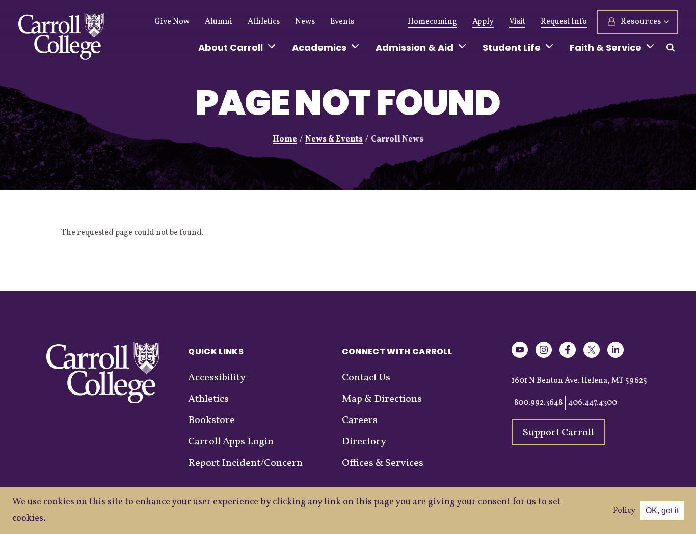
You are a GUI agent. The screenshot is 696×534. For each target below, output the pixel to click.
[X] (591, 356)
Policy (624, 510)
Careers (360, 420)
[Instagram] (544, 356)
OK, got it (662, 510)
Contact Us (366, 378)
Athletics (264, 21)
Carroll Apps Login (231, 442)
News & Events (334, 139)
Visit (517, 21)
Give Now (172, 21)
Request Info (564, 21)
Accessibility (217, 378)
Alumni (218, 21)
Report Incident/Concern (245, 463)
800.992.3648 (538, 402)
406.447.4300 (592, 402)
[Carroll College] (61, 39)
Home (285, 139)
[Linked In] (615, 356)
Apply (483, 21)
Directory (364, 442)
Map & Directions (382, 399)
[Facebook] (567, 356)
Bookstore (211, 420)
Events (342, 21)
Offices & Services (382, 463)
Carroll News (397, 139)
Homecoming (432, 21)
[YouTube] (520, 356)
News (305, 21)
